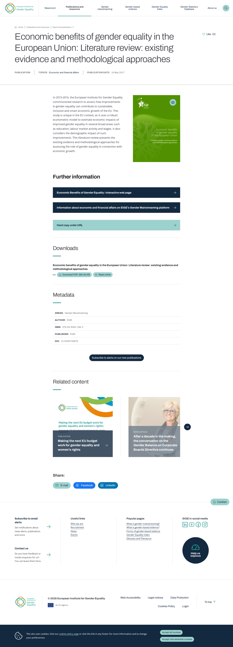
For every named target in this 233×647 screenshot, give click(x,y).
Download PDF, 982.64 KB (76, 274)
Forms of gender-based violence (143, 531)
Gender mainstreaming (104, 8)
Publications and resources (74, 8)
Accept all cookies (171, 632)
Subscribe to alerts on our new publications (116, 357)
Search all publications (62, 27)
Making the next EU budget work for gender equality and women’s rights (78, 445)
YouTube (191, 524)
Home (20, 27)
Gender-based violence (132, 8)
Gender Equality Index (160, 8)
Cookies (222, 502)
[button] (62, 485)
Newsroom (50, 8)
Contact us (21, 548)
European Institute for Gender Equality (19, 8)
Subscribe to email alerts (26, 520)
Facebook (198, 524)
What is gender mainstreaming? (143, 523)
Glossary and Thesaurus (138, 538)
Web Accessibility (130, 597)
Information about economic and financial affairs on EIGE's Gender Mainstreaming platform (113, 207)
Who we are (77, 523)
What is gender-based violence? (142, 527)
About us (212, 8)
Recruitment (77, 527)
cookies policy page (69, 634)
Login (185, 606)
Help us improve (196, 554)
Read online (105, 274)
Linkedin (185, 524)
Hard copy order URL (70, 225)
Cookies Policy (166, 606)
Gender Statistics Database (189, 8)
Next (187, 427)
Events (74, 534)
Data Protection (179, 597)
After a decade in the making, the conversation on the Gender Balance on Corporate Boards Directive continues (155, 443)
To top (208, 602)
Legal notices (155, 597)
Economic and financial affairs (64, 72)
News (74, 531)
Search (226, 8)
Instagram (205, 524)
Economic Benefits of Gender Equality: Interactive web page (94, 192)
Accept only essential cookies (177, 639)
